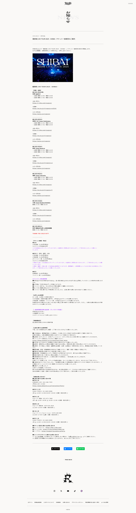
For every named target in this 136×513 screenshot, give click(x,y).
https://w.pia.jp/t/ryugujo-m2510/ (45, 108)
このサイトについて (49, 502)
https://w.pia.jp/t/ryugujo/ (42, 135)
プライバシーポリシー (77, 502)
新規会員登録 (38, 502)
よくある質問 (39, 436)
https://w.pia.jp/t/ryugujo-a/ (43, 163)
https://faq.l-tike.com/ (54, 427)
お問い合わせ (66, 502)
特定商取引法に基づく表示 (92, 502)
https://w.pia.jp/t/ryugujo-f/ (43, 190)
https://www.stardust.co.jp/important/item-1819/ (50, 340)
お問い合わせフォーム (75, 436)
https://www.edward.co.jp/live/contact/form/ (48, 386)
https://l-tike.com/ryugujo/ (42, 103)
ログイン (30, 502)
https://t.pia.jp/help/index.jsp (53, 429)
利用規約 (58, 502)
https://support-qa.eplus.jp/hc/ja (53, 431)
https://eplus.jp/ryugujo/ (41, 114)
